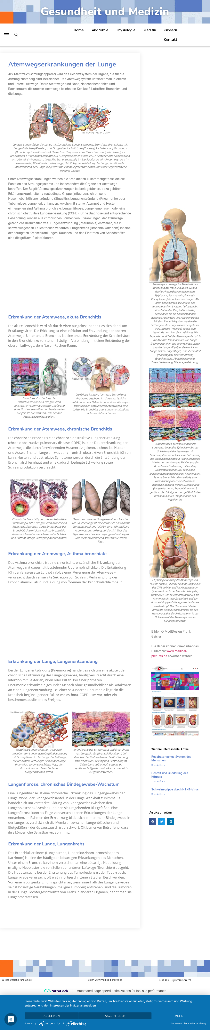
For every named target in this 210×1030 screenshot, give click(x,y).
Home (79, 30)
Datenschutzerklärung (195, 1023)
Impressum (176, 1023)
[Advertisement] (96, 276)
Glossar (170, 30)
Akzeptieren (115, 1016)
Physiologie (125, 30)
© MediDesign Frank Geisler (17, 979)
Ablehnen (51, 1016)
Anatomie (100, 30)
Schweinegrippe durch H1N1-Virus (175, 789)
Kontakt (170, 39)
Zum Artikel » (158, 765)
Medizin (150, 30)
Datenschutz (182, 980)
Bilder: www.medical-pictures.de (105, 979)
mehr (179, 1016)
